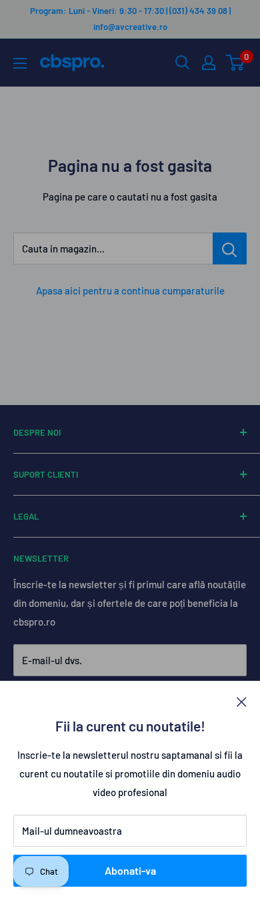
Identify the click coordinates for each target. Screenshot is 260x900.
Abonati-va (130, 870)
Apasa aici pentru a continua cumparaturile (130, 290)
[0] (235, 63)
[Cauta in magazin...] (230, 248)
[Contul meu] (208, 62)
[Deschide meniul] (20, 63)
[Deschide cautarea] (182, 62)
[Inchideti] (242, 700)
